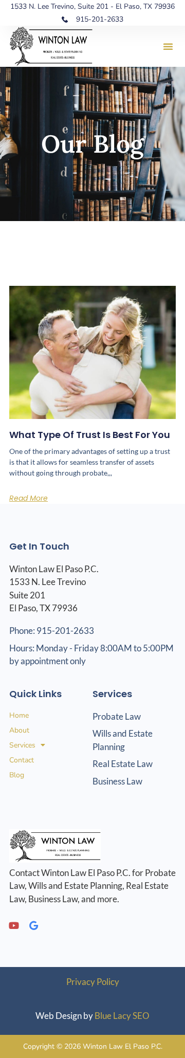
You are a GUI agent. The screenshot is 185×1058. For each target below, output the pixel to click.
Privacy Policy (92, 981)
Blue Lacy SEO (122, 1015)
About (19, 730)
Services (22, 745)
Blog (16, 775)
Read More (28, 498)
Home (19, 715)
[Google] (33, 925)
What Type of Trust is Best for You (89, 434)
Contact (21, 760)
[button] (168, 46)
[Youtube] (13, 925)
